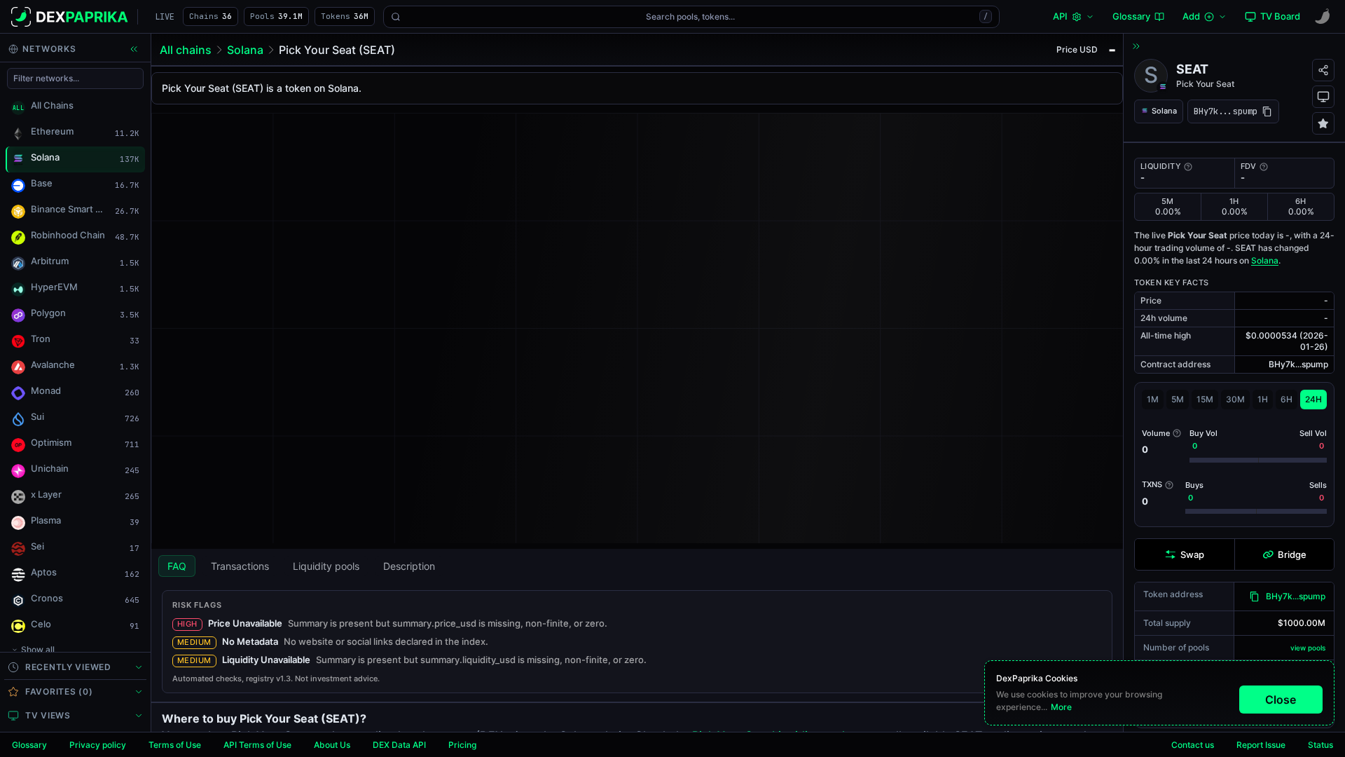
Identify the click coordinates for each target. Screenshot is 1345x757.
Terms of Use (175, 744)
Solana (245, 50)
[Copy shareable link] (1323, 70)
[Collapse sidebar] (133, 49)
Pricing (462, 744)
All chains (186, 50)
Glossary (29, 744)
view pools (1307, 647)
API (1060, 16)
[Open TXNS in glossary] (1169, 485)
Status (1320, 744)
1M (1153, 399)
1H (1262, 399)
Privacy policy (97, 744)
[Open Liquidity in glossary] (1188, 167)
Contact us (1192, 744)
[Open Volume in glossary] (1177, 433)
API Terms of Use (257, 744)
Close (1280, 700)
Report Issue (1260, 744)
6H (1286, 399)
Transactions (240, 566)
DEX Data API (399, 744)
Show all (38, 649)
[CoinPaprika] (1322, 17)
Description (409, 566)
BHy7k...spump (1295, 596)
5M (1177, 399)
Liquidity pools (326, 566)
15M (1204, 399)
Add (1191, 16)
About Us (332, 744)
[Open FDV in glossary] (1264, 167)
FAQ (176, 566)
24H (1313, 399)
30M (1235, 399)
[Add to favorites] (1323, 123)
